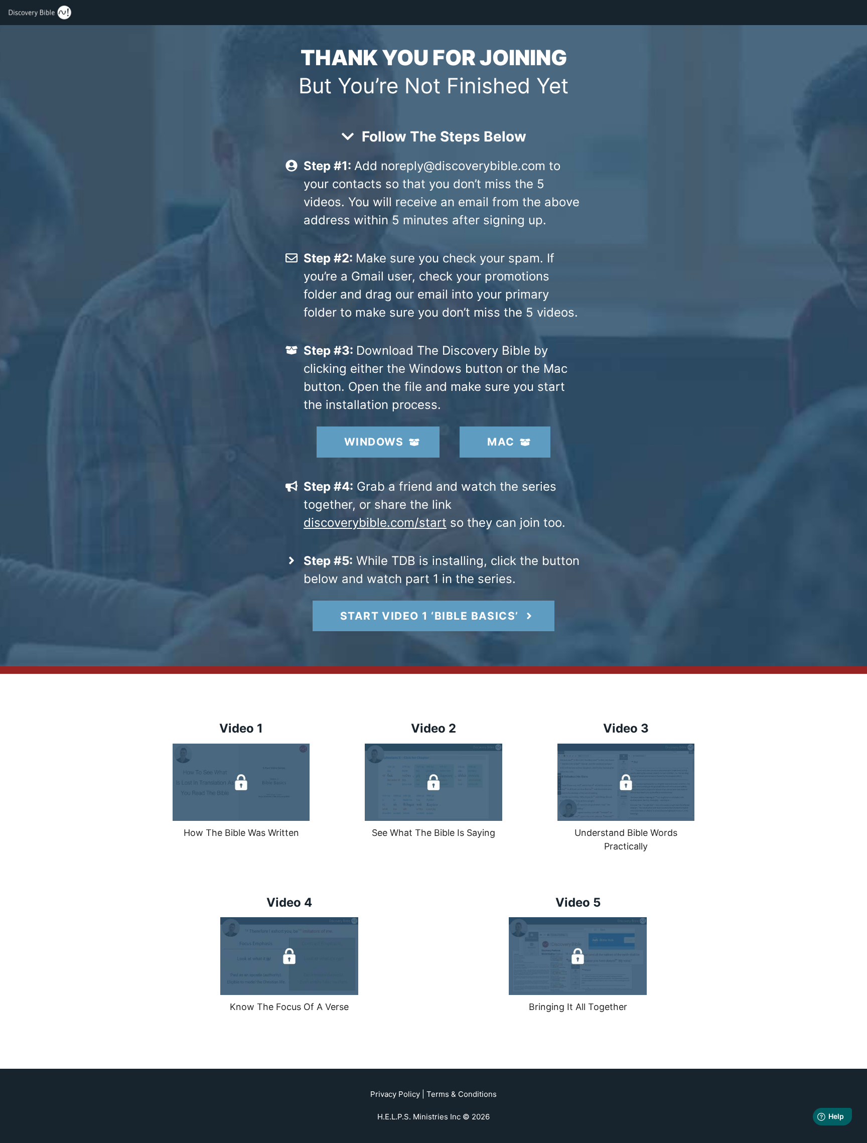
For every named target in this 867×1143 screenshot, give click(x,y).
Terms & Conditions (461, 1094)
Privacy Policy (395, 1094)
